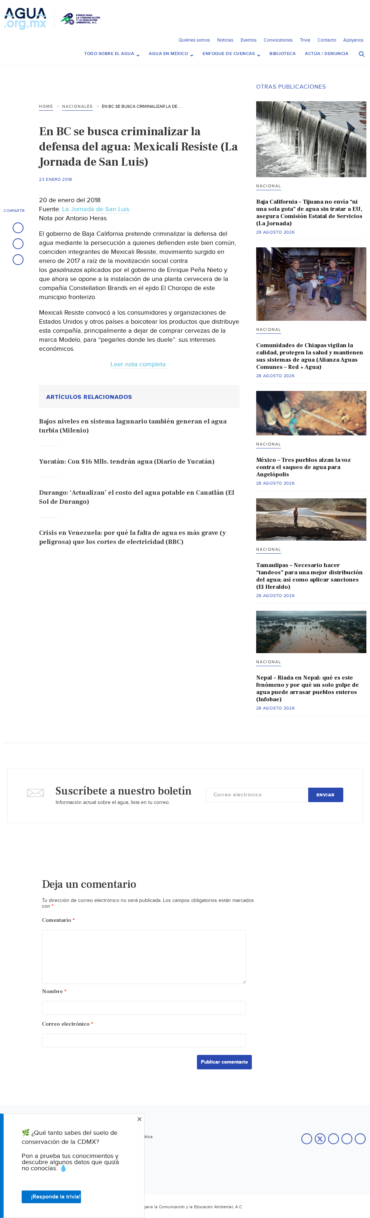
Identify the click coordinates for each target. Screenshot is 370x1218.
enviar (326, 795)
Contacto (327, 40)
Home (46, 106)
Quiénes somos (194, 40)
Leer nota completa (139, 364)
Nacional (268, 186)
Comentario (58, 920)
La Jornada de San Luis (95, 209)
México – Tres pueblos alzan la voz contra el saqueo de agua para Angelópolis (303, 467)
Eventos (249, 40)
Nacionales (77, 106)
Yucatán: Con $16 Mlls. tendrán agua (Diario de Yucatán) (127, 461)
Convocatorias (278, 40)
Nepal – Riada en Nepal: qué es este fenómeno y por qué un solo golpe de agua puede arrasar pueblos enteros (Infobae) (307, 688)
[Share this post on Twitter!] (18, 243)
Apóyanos (353, 40)
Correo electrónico (67, 1024)
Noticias (225, 40)
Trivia (305, 40)
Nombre (54, 991)
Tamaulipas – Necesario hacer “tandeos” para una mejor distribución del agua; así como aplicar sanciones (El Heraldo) (309, 576)
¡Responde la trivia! (56, 1196)
